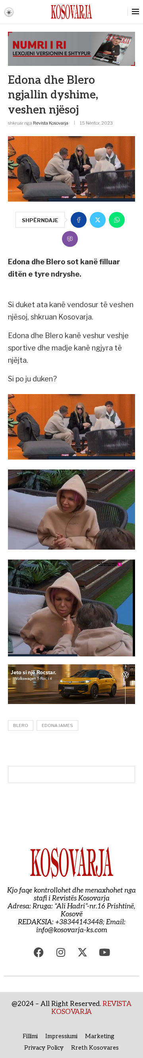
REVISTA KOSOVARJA (91, 1008)
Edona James (57, 725)
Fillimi (30, 1036)
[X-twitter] (83, 952)
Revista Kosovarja (50, 123)
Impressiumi (61, 1036)
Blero (20, 725)
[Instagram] (61, 952)
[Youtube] (104, 952)
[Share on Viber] (70, 239)
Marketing (99, 1036)
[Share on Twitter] (98, 220)
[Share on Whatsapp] (117, 220)
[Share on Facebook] (79, 220)
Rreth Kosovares (95, 1047)
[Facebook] (39, 952)
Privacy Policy (44, 1047)
